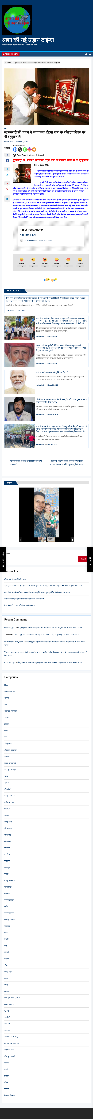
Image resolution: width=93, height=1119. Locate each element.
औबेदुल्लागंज (8, 744)
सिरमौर (6, 1076)
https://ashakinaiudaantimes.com (38, 241)
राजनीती (7, 1024)
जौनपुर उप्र (8, 828)
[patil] (42, 540)
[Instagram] (29, 149)
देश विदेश (7, 848)
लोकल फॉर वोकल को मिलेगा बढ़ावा (15, 579)
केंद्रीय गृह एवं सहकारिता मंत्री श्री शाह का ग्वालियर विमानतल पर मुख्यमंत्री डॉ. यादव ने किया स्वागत (50, 628)
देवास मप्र (7, 841)
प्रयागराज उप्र (9, 913)
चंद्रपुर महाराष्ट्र (9, 796)
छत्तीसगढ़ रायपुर (9, 802)
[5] (51, 539)
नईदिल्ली (7, 861)
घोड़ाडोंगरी (7, 789)
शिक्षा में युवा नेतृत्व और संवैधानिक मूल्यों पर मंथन (19, 605)
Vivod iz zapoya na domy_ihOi (16, 652)
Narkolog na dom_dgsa (13, 642)
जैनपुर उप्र (8, 822)
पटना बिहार (8, 887)
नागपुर (6, 874)
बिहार (6, 932)
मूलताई (6, 1011)
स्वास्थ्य (6, 1089)
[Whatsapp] (25, 149)
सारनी (6, 1069)
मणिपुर (6, 985)
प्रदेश (6, 906)
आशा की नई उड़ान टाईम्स (28, 40)
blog (6, 685)
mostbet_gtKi (9, 628)
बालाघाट (7, 926)
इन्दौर (6, 731)
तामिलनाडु (7, 835)
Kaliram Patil (8, 142)
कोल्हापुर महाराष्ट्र (10, 770)
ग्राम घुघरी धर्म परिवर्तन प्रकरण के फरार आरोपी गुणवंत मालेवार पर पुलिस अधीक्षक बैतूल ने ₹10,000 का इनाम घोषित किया (43, 586)
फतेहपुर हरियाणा (9, 919)
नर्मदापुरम (7, 867)
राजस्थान (7, 1030)
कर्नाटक (7, 757)
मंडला (6, 978)
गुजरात (6, 783)
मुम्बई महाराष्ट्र (9, 1004)
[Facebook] (15, 149)
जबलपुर (6, 815)
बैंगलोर (6, 939)
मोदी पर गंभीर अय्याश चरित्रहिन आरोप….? (52, 372)
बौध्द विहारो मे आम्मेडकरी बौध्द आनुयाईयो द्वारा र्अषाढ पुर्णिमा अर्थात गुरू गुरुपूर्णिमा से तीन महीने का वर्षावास (37, 592)
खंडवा (6, 776)
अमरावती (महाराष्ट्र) (11, 711)
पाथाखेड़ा (7, 893)
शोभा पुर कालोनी (9, 1056)
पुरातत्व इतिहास (9, 900)
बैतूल (5, 128)
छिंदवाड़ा (7, 809)
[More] (34, 149)
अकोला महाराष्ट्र (9, 691)
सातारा (6, 1063)
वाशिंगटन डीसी (9, 1050)
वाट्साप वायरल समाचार (11, 1043)
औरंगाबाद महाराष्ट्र (10, 750)
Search (7, 554)
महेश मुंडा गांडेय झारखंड (12, 998)
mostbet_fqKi (9, 662)
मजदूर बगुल (8, 972)
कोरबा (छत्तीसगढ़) (10, 763)
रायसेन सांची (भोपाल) (11, 1037)
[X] (20, 149)
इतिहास (6, 724)
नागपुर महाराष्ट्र (9, 880)
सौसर (6, 1082)
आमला (6, 717)
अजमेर (6, 698)
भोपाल (6, 965)
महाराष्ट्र (7, 991)
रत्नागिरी (7, 1017)
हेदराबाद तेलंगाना (9, 1095)
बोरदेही (6, 952)
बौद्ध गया (6, 959)
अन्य (5, 704)
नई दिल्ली (7, 854)
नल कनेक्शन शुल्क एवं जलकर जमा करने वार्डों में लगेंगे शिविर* (24, 599)
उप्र (5, 737)
